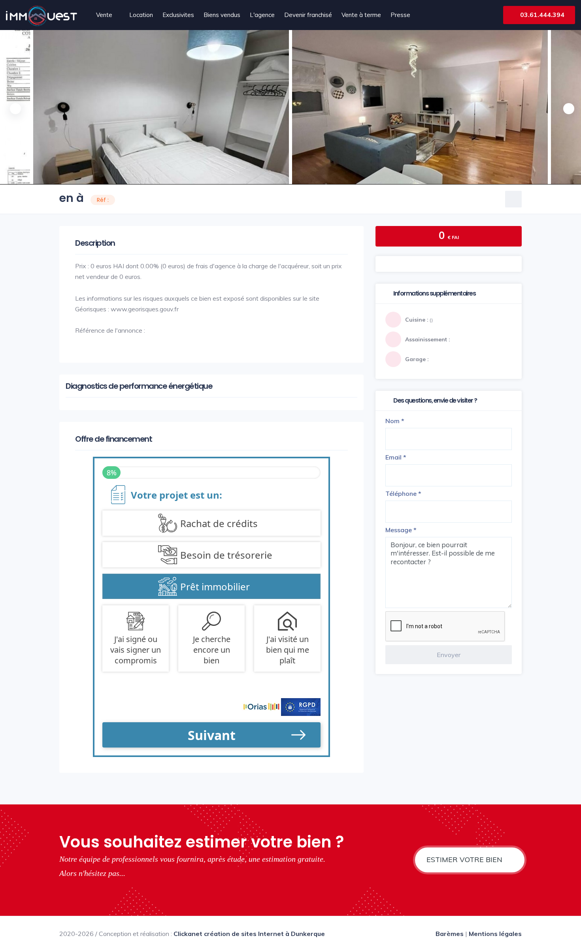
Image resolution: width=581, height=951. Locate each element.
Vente (104, 15)
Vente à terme (361, 15)
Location (141, 15)
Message (401, 530)
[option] (419, 107)
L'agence (262, 15)
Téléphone (403, 493)
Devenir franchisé (308, 15)
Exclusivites (178, 15)
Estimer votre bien (465, 859)
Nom (394, 421)
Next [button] (567, 107)
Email (395, 457)
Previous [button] (14, 107)
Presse (400, 15)
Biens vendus (222, 15)
